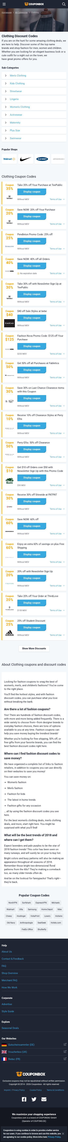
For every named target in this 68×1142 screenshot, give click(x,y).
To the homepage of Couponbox (34, 4)
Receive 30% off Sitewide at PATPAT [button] (37, 494)
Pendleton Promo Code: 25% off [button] (34, 234)
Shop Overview (10, 973)
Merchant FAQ (9, 980)
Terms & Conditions (55, 1090)
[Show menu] (4, 4)
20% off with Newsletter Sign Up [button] (35, 571)
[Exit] (63, 1133)
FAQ (4, 965)
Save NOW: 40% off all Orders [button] (33, 259)
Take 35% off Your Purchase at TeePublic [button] (39, 185)
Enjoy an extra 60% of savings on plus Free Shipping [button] (40, 546)
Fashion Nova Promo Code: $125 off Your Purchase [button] (40, 337)
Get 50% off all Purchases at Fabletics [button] (38, 363)
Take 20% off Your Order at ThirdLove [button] (37, 596)
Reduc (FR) (14, 1059)
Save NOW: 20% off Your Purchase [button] (36, 209)
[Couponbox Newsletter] (43, 1100)
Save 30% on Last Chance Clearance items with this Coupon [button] (40, 389)
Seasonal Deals (10, 1028)
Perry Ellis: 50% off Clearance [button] (33, 442)
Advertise (7, 1004)
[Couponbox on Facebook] (24, 1100)
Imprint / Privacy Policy (14, 1090)
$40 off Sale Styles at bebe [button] (32, 311)
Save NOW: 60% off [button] (27, 519)
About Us (7, 951)
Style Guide (8, 1011)
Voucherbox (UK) (17, 1051)
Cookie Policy (36, 1090)
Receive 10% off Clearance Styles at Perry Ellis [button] (40, 417)
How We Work (9, 987)
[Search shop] (64, 4)
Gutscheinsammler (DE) (21, 1044)
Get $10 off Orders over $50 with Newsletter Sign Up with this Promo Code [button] (40, 469)
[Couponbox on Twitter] (34, 1100)
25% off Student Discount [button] (31, 620)
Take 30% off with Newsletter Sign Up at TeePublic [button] (39, 285)
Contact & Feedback (13, 958)
